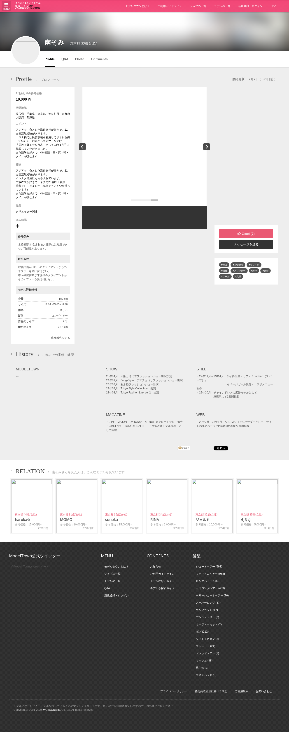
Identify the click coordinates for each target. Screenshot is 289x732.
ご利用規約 (241, 691)
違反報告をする (60, 337)
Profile (50, 59)
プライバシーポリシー (173, 691)
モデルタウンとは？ (137, 6)
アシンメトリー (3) (207, 617)
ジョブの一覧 (198, 6)
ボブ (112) (202, 631)
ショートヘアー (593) (209, 566)
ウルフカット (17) (207, 610)
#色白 (224, 265)
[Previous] (82, 146)
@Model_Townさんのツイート (30, 566)
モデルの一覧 (222, 6)
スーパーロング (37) (208, 602)
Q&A (273, 6)
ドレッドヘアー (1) (207, 653)
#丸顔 (238, 276)
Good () (248, 233)
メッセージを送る (246, 244)
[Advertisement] (246, 156)
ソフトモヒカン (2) (207, 638)
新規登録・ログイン (250, 6)
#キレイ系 (254, 265)
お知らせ (155, 566)
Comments (99, 59)
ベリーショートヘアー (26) (212, 595)
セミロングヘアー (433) (210, 588)
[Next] (206, 146)
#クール (225, 276)
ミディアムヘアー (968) (210, 573)
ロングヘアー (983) (207, 581)
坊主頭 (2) (202, 667)
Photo (79, 59)
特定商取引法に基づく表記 (211, 691)
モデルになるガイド (162, 581)
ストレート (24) (205, 646)
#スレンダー (239, 270)
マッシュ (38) (204, 660)
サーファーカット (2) (209, 624)
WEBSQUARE (52, 709)
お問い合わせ (264, 691)
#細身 (224, 270)
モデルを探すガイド (162, 588)
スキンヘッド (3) (206, 675)
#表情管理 (238, 265)
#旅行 (265, 270)
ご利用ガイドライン (170, 6)
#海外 (254, 270)
